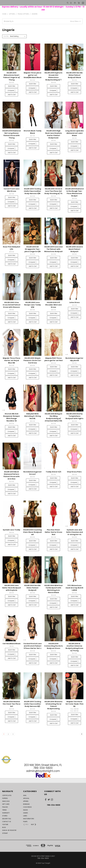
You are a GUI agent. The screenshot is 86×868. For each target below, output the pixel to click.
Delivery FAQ (6, 819)
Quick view (11, 86)
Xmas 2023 (6, 801)
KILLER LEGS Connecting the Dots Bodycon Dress (53, 645)
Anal (24, 795)
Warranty (6, 813)
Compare (11, 90)
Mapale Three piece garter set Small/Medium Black (33, 75)
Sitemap (5, 833)
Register (13, 830)
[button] (42, 21)
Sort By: (6, 36)
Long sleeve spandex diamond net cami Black (74, 133)
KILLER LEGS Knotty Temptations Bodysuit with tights (74, 416)
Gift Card (5, 804)
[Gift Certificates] (75, 3)
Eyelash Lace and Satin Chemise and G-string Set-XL (74, 532)
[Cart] (79, 3)
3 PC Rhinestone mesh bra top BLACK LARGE (74, 587)
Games (25, 813)
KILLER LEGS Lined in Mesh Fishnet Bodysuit (74, 249)
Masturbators (28, 819)
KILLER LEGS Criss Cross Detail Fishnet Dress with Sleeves (11, 304)
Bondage (26, 804)
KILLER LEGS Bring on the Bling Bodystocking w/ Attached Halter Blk (53, 417)
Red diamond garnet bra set (32, 473)
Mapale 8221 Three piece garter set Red (53, 359)
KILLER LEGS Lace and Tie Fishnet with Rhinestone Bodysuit (53, 249)
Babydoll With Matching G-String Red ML (32, 416)
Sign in (4, 830)
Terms (4, 810)
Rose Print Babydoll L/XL (11, 248)
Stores (4, 816)
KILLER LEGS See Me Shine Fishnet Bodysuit (32, 587)
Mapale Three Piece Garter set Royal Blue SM (11, 360)
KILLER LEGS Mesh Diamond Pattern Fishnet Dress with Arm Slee (11, 475)
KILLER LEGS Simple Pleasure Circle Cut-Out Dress (32, 360)
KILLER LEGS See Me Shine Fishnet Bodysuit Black (74, 75)
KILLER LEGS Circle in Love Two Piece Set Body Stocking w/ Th (53, 191)
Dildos (25, 810)
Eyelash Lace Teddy (11, 530)
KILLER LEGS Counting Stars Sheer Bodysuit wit (32, 532)
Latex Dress (74, 302)
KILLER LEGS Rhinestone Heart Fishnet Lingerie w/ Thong (11, 76)
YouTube (5, 824)
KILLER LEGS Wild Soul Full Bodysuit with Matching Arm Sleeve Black (53, 589)
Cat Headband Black (12, 643)
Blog (4, 827)
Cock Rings (27, 807)
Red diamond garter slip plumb (74, 359)
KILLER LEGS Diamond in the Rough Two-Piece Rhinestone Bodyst (74, 192)
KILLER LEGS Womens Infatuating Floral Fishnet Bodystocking (53, 705)
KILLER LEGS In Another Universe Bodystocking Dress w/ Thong (74, 647)
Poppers (5, 798)
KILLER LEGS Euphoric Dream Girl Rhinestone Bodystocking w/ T (53, 76)
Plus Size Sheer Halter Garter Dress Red (53, 532)
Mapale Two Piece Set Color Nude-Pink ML (74, 703)
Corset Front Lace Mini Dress (11, 190)
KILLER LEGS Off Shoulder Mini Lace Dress (53, 304)
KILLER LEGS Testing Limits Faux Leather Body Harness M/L (32, 703)
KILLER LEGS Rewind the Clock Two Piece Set (11, 703)
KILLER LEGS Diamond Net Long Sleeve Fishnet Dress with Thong (11, 134)
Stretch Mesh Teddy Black (33, 132)
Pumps (25, 822)
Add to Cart (11, 94)
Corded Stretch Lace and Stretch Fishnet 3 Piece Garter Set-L (32, 645)
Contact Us (6, 822)
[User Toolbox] (71, 3)
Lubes (25, 816)
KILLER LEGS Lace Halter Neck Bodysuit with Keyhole (11, 587)
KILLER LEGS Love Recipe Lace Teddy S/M (32, 304)
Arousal (26, 798)
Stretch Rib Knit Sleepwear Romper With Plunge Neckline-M (11, 417)
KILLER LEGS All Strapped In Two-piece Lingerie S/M (33, 249)
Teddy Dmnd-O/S (53, 472)
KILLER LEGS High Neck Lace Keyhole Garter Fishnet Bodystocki (53, 134)
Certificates (6, 795)
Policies (5, 807)
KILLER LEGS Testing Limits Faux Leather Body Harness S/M (32, 191)
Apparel (25, 801)
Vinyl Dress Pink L (74, 472)
